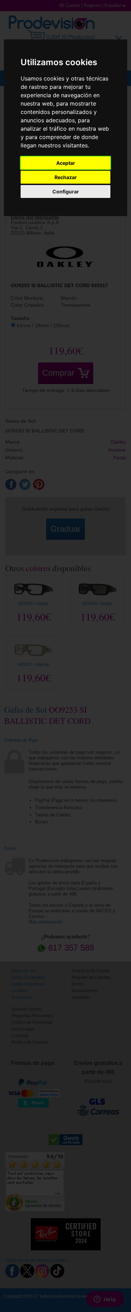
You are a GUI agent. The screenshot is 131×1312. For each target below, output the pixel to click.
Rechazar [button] (65, 177)
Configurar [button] (65, 191)
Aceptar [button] (65, 163)
